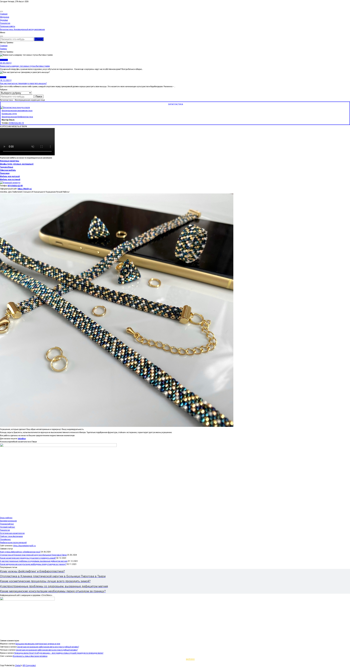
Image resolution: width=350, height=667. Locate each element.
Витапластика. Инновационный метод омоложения (22, 29)
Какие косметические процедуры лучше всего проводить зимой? (28, 558)
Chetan (18, 665)
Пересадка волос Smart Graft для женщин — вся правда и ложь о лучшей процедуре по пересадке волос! (58, 653)
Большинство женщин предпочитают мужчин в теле (37, 644)
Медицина (4, 17)
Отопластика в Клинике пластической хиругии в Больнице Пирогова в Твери (33, 555)
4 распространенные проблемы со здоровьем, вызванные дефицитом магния (33, 561)
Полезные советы (7, 26)
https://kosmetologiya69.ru (24, 546)
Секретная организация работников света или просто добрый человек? (48, 647)
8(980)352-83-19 (16, 123)
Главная (3, 14)
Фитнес (3, 77)
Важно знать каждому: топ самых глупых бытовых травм (25, 66)
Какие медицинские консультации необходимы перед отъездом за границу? (33, 564)
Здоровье (4, 20)
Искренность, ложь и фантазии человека (30, 656)
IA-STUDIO (190, 659)
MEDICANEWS (6, 5)
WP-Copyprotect (29, 665)
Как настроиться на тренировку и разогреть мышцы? (23, 83)
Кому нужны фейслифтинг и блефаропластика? (20, 552)
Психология (5, 23)
